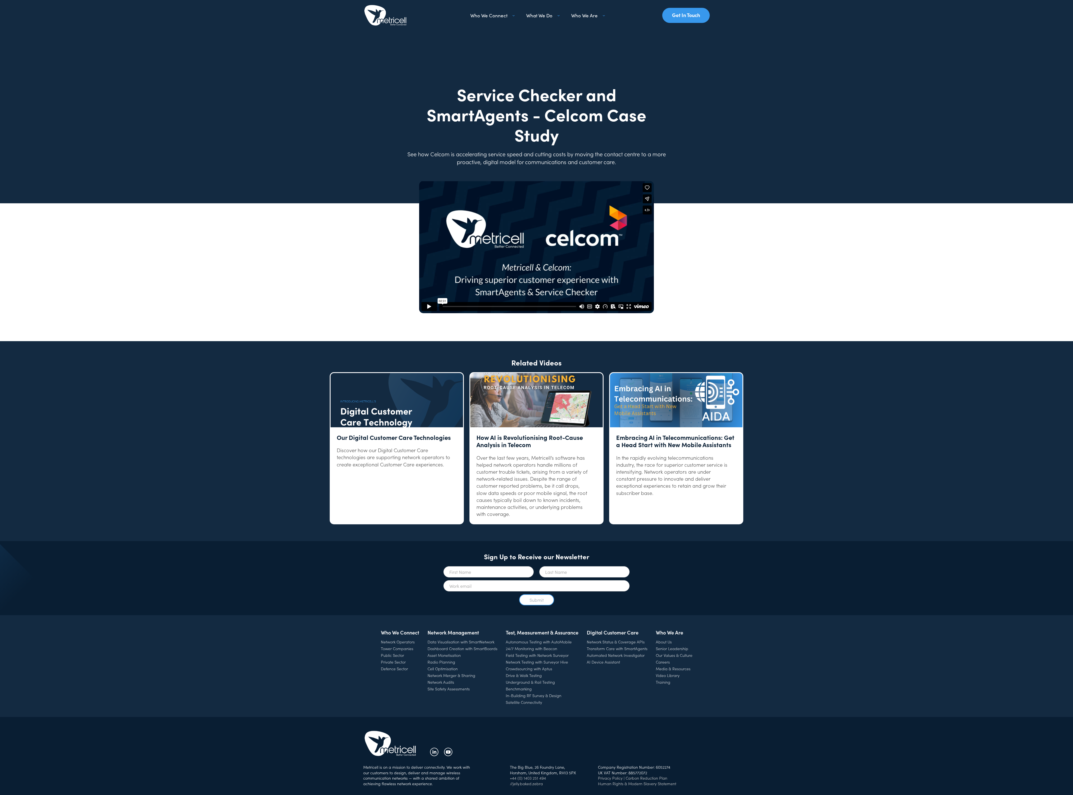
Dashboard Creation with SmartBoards (462, 648)
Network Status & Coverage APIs (616, 642)
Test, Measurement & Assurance (542, 632)
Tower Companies (397, 648)
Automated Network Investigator (616, 655)
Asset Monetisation (444, 655)
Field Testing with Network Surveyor (537, 655)
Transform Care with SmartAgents (617, 648)
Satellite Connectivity (524, 702)
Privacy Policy (610, 778)
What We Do (539, 15)
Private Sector (393, 662)
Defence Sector (394, 668)
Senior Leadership (672, 648)
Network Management (453, 632)
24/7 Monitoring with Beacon (531, 648)
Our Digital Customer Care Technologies (394, 437)
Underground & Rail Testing (530, 682)
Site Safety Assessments (449, 689)
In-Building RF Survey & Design (533, 695)
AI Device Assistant (603, 662)
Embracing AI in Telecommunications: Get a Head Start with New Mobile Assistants (675, 441)
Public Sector (392, 655)
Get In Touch (686, 14)
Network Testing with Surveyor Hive (537, 662)
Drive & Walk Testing (524, 675)
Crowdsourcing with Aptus (529, 668)
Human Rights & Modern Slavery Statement (637, 783)
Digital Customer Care (612, 632)
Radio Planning (441, 662)
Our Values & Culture (674, 655)
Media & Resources (673, 668)
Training (663, 682)
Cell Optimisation (443, 668)
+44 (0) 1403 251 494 (528, 778)
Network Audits (441, 682)
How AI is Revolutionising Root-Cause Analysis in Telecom (529, 441)
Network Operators (398, 642)
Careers (663, 662)
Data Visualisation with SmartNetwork (461, 642)
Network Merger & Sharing (451, 675)
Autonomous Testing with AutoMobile (539, 642)
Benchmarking (519, 689)
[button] (491, 15)
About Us (664, 642)
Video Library (668, 675)
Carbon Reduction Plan (646, 778)
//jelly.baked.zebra (526, 783)
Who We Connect (488, 15)
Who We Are (584, 15)
